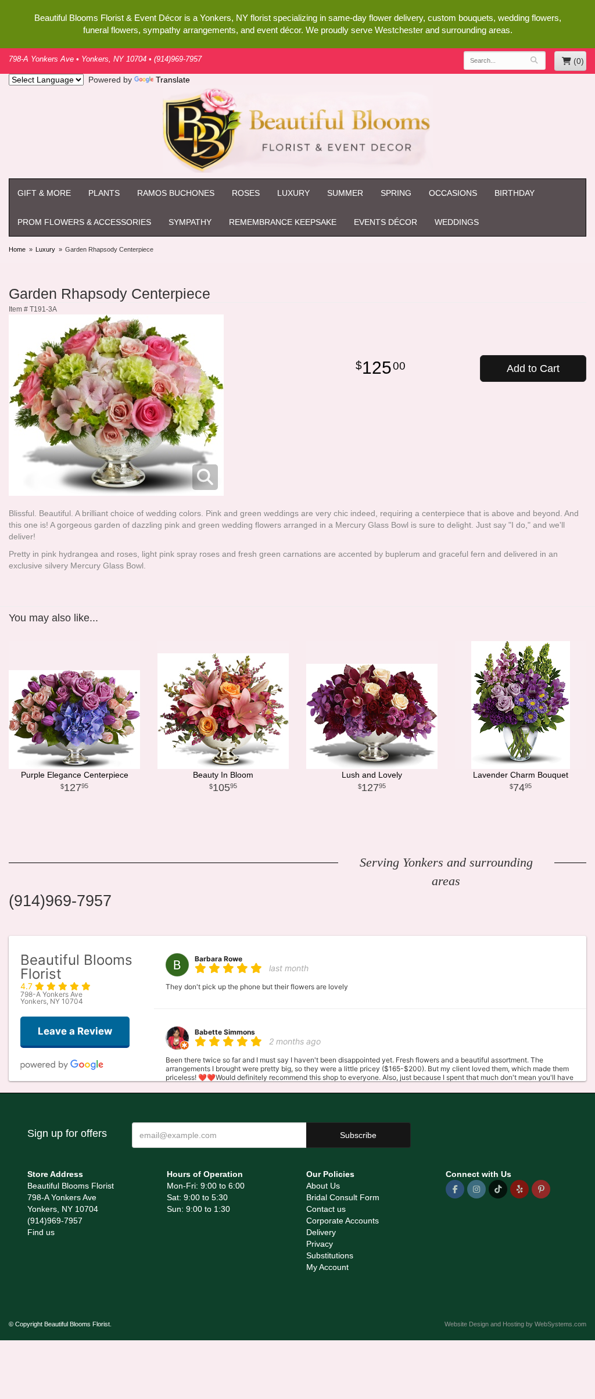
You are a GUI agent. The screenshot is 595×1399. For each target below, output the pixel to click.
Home (17, 249)
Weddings (457, 222)
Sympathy (190, 222)
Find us (41, 1232)
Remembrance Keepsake (282, 222)
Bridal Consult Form (342, 1197)
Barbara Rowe (218, 958)
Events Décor (385, 222)
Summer (345, 193)
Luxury (293, 193)
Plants (104, 193)
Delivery (321, 1232)
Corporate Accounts (342, 1220)
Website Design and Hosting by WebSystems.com (515, 1324)
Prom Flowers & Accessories (84, 222)
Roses (246, 193)
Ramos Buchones (175, 193)
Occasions (453, 193)
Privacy (319, 1243)
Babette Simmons (225, 1032)
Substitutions (329, 1255)
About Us (323, 1185)
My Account (327, 1267)
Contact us (326, 1209)
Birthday (514, 193)
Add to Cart (533, 368)
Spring (396, 193)
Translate (173, 79)
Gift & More (44, 193)
